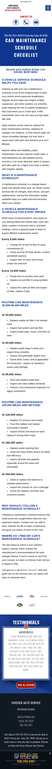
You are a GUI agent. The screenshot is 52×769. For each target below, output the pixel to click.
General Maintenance (26, 72)
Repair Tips (38, 70)
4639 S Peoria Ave (26, 35)
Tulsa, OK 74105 (41, 35)
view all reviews (26, 685)
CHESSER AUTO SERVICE (18, 70)
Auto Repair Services (26, 709)
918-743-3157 (10, 35)
